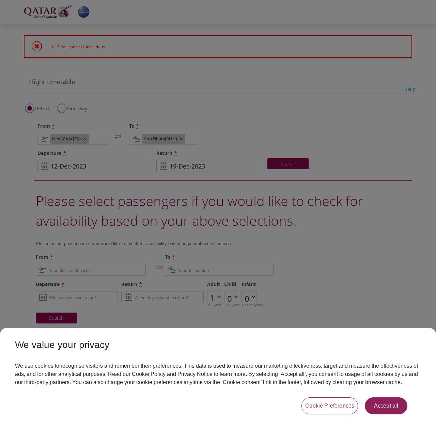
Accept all (386, 406)
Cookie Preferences (329, 406)
